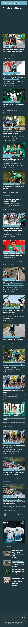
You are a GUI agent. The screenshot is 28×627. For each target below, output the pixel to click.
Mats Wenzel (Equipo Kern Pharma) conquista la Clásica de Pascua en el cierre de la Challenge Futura (14, 501)
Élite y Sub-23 (7, 497)
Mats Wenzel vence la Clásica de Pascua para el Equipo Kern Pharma (13, 473)
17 (15, 514)
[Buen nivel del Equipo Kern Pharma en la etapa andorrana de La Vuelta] (14, 68)
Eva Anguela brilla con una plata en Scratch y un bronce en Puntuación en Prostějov (18, 562)
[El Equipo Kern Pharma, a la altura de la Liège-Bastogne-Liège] (14, 301)
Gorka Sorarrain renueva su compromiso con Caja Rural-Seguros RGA (18, 571)
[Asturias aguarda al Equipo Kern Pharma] (14, 356)
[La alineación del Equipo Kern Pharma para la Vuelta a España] (14, 150)
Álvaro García (7, 58)
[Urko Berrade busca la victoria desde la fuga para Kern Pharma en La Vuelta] (14, 41)
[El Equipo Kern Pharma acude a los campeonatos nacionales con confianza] (14, 274)
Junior (16, 585)
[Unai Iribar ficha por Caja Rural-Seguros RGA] (14, 95)
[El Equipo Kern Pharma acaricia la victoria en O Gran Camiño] (14, 436)
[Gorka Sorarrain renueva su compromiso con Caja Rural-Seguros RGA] (6, 572)
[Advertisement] (14, 22)
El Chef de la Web (21, 623)
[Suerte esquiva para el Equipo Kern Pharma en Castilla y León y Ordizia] (14, 219)
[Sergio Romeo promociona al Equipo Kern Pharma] (14, 409)
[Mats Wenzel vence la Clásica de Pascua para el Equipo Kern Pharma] (14, 463)
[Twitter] (22, 618)
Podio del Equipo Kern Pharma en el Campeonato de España (12, 256)
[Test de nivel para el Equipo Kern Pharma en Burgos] (14, 177)
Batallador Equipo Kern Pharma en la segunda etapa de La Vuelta (13, 132)
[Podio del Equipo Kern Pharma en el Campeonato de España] (14, 247)
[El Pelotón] (12, 3)
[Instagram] (24, 618)
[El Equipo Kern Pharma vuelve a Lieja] (14, 330)
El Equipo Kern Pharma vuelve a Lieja (13, 339)
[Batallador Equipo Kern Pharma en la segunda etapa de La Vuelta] (14, 123)
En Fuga (17, 45)
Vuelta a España (7, 47)
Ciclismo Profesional (9, 45)
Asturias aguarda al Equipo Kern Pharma (14, 365)
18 (18, 514)
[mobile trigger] (4, 3)
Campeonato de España (9, 253)
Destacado (18, 413)
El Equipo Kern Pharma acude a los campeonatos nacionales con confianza (13, 284)
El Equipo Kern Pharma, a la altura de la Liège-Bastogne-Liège (13, 311)
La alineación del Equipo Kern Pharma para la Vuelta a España (13, 160)
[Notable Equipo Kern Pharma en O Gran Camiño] (14, 381)
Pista (16, 557)
